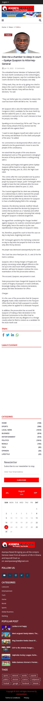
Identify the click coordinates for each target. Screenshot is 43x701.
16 (6, 522)
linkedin (36, 683)
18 (16, 522)
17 (11, 522)
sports (5, 675)
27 (27, 527)
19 (21, 522)
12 (21, 518)
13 (27, 518)
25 (16, 527)
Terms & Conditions (12, 698)
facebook (25, 683)
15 (37, 518)
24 (11, 527)
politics (6, 679)
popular (33, 675)
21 (32, 522)
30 (6, 532)
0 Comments (20, 68)
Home (4, 27)
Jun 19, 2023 (8, 68)
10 (11, 518)
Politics (18, 27)
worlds (24, 675)
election (15, 679)
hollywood (35, 679)
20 (27, 522)
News (11, 27)
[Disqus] (21, 382)
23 (6, 527)
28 (32, 527)
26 (21, 527)
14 (32, 518)
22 (37, 522)
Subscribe (21, 480)
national (15, 675)
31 (11, 532)
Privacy (26, 698)
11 (16, 518)
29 (37, 527)
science (25, 679)
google (15, 683)
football (6, 683)
